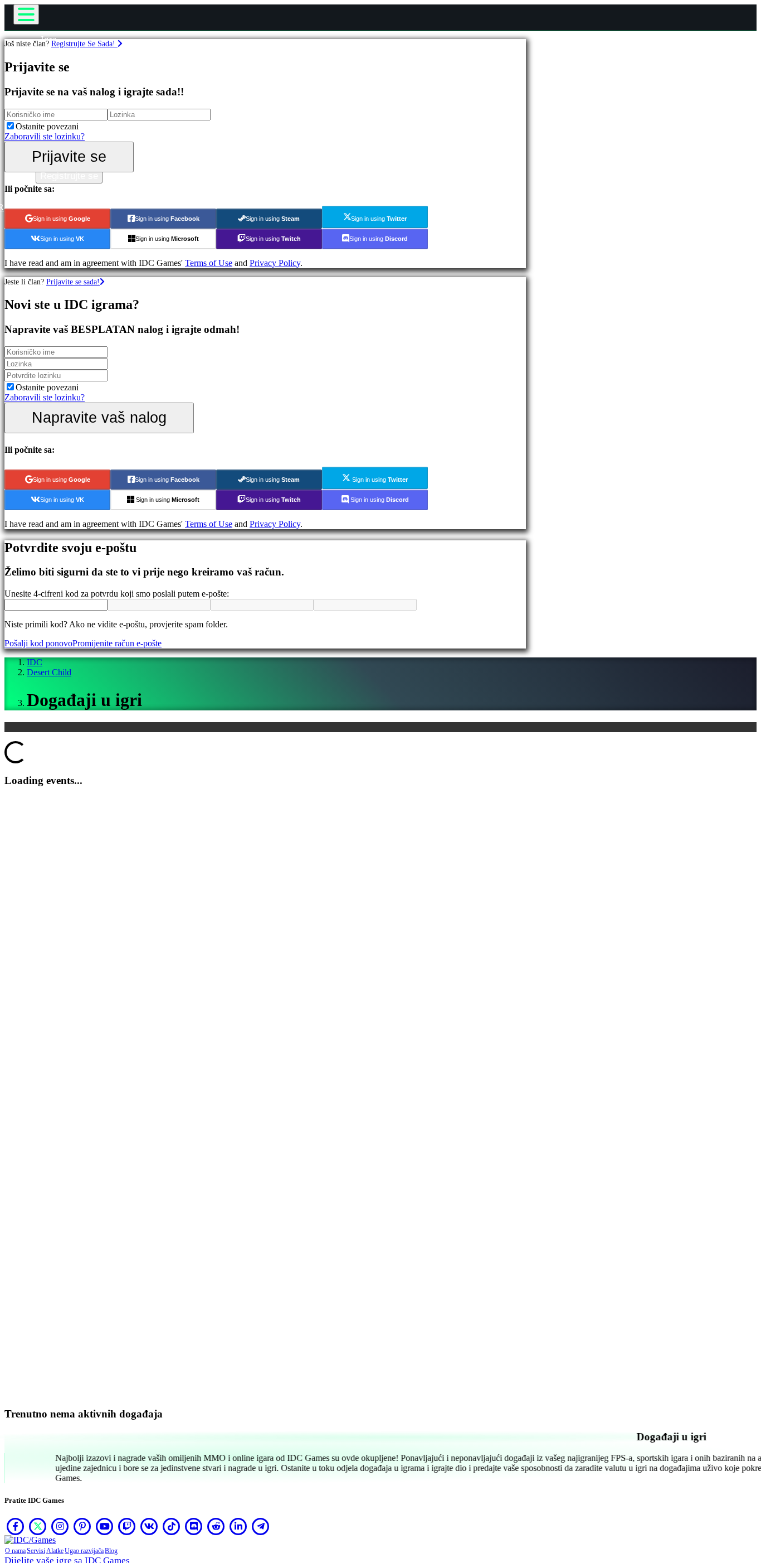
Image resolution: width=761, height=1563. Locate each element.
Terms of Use (208, 263)
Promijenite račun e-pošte (117, 643)
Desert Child (49, 672)
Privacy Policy (275, 263)
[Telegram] (261, 1526)
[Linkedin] (238, 1526)
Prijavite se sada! (73, 281)
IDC (34, 662)
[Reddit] (216, 1526)
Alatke (55, 1551)
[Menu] (26, 14)
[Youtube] (105, 1526)
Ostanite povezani (47, 126)
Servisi (36, 1551)
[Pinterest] (82, 1526)
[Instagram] (60, 1526)
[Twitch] (127, 1526)
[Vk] (149, 1526)
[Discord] (194, 1526)
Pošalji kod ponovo (38, 643)
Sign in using (61, 218)
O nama (15, 1551)
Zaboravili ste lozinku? (44, 136)
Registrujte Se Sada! (84, 43)
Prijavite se (69, 156)
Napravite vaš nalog (99, 417)
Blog (111, 1551)
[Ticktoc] (171, 1526)
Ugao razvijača (84, 1551)
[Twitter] (38, 1526)
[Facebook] (15, 1526)
